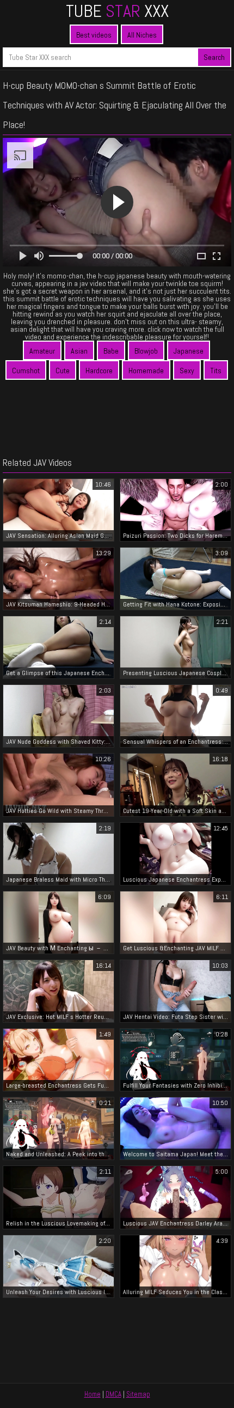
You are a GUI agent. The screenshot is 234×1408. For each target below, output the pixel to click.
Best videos (94, 35)
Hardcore (99, 370)
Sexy (187, 370)
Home (92, 1394)
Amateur (42, 351)
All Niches (142, 35)
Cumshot (26, 370)
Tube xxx (117, 11)
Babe (111, 351)
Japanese (189, 351)
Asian (79, 351)
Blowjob (146, 351)
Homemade (146, 370)
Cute (63, 370)
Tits (215, 370)
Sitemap (138, 1394)
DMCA (113, 1394)
